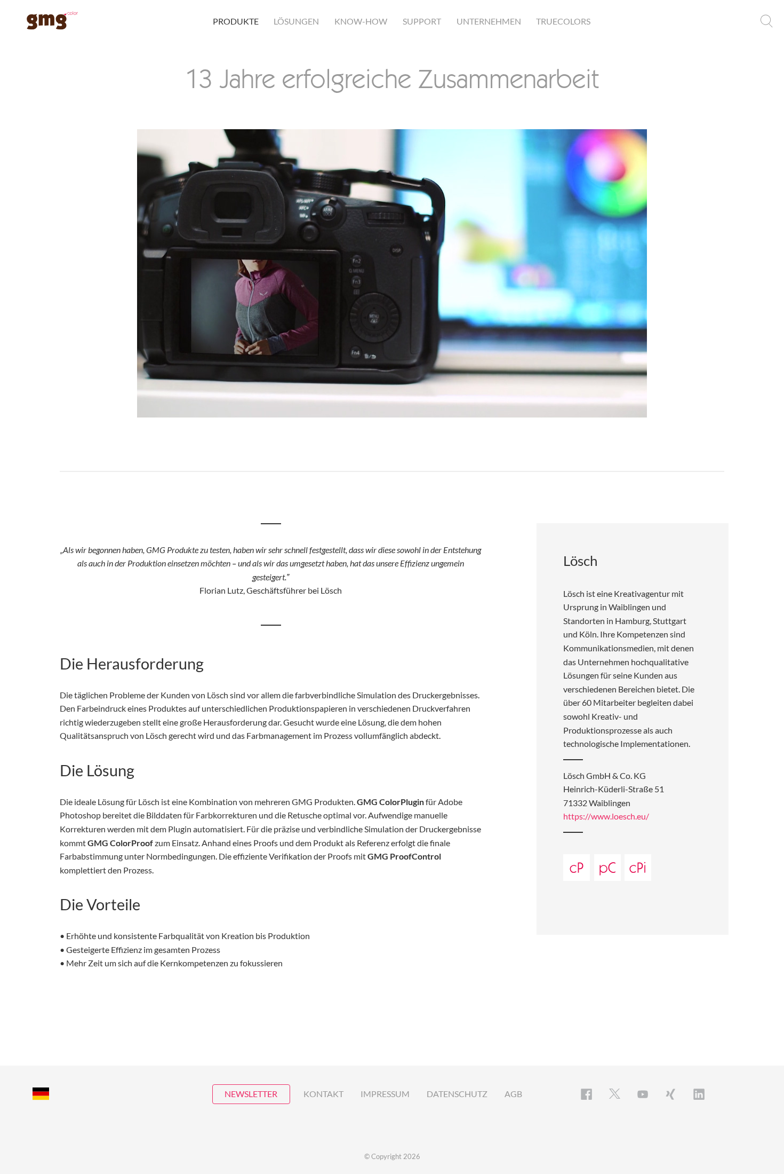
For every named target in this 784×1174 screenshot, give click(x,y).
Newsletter (251, 1094)
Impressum (385, 1094)
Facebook (586, 1094)
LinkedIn (699, 1094)
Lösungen (296, 21)
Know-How (360, 21)
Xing (670, 1094)
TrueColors (563, 21)
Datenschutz (457, 1094)
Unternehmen (489, 21)
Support (422, 21)
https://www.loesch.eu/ (606, 816)
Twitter (614, 1094)
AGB (513, 1094)
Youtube (643, 1094)
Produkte (236, 21)
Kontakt (323, 1094)
